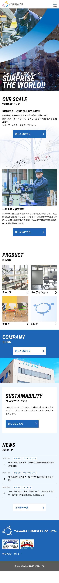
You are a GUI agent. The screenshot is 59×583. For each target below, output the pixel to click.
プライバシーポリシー (12, 553)
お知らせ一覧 (21, 507)
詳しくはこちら (23, 133)
